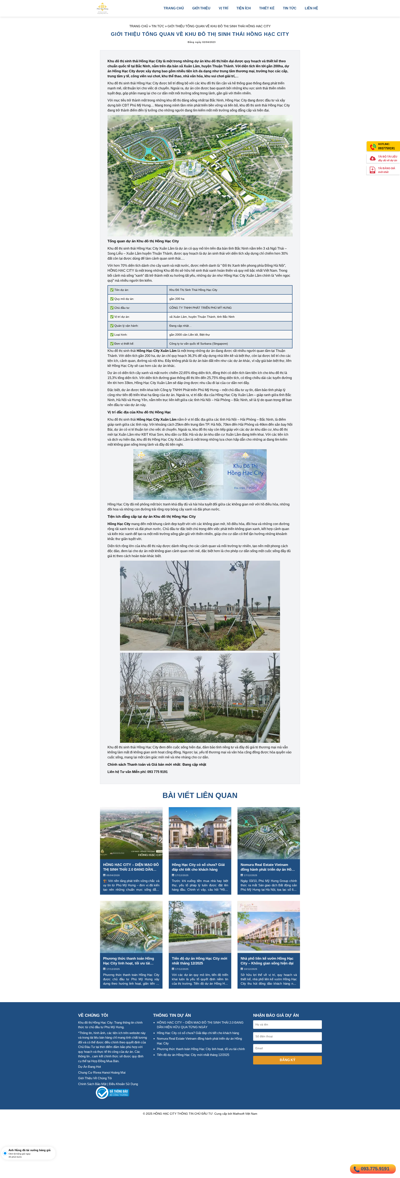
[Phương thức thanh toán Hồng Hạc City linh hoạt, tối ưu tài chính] (131, 926)
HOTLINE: (386, 146)
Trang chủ (174, 8)
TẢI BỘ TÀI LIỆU (387, 158)
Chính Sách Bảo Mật (92, 1084)
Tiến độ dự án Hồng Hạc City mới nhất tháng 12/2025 (199, 961)
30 (10, 1157)
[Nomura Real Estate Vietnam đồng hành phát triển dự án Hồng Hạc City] (269, 833)
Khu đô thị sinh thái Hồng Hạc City (135, 61)
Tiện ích (243, 8)
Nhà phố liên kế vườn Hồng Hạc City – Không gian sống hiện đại (267, 961)
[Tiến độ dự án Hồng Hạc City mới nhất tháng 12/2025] (200, 926)
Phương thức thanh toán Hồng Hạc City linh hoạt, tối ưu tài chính (128, 961)
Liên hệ (311, 8)
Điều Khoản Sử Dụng (123, 1084)
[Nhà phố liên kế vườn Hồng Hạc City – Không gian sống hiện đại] (269, 926)
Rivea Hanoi (101, 1072)
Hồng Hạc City (147, 747)
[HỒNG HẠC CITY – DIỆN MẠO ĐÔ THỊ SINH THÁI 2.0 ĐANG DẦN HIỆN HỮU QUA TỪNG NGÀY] (131, 833)
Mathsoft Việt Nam (245, 1113)
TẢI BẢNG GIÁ (386, 170)
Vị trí (223, 8)
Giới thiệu (201, 8)
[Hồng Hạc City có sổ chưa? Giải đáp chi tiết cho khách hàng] (200, 833)
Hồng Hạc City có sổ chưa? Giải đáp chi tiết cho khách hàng (198, 867)
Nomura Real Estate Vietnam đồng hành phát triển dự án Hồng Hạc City (268, 867)
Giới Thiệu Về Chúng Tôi (95, 1078)
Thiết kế (267, 8)
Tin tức (289, 8)
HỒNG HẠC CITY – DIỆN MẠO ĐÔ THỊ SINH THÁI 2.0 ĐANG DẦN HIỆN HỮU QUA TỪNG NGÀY (131, 867)
